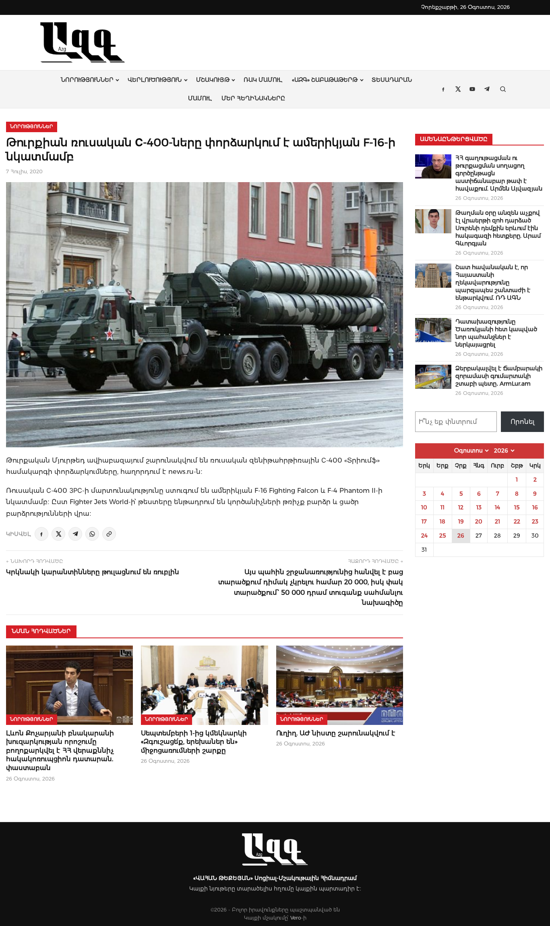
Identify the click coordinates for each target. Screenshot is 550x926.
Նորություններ (87, 79)
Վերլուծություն (155, 79)
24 (424, 535)
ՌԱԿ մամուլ (263, 79)
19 (461, 521)
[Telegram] (75, 534)
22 (517, 521)
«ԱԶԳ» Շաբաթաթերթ (325, 79)
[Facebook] (41, 534)
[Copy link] (109, 534)
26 (460, 535)
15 (516, 507)
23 (535, 521)
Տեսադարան (392, 79)
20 (478, 521)
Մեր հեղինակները (253, 98)
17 (424, 521)
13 (479, 507)
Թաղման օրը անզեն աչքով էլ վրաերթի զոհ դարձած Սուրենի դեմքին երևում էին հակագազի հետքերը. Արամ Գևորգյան (498, 228)
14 (497, 507)
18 (442, 521)
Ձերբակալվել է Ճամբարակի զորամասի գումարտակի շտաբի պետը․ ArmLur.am (498, 376)
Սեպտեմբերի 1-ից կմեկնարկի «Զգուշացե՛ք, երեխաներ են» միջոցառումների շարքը (194, 741)
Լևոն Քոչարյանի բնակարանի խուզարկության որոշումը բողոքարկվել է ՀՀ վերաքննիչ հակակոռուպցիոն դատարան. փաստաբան (60, 750)
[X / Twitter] (58, 534)
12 (460, 507)
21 (497, 521)
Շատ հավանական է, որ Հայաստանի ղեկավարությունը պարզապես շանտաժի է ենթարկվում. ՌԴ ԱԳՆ (492, 282)
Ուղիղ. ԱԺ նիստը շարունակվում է (335, 733)
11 (442, 507)
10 (424, 507)
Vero (295, 918)
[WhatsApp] (92, 534)
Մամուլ (200, 98)
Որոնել (523, 422)
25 (442, 535)
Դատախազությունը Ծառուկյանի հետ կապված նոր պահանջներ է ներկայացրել (496, 333)
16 (535, 507)
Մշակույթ (213, 79)
